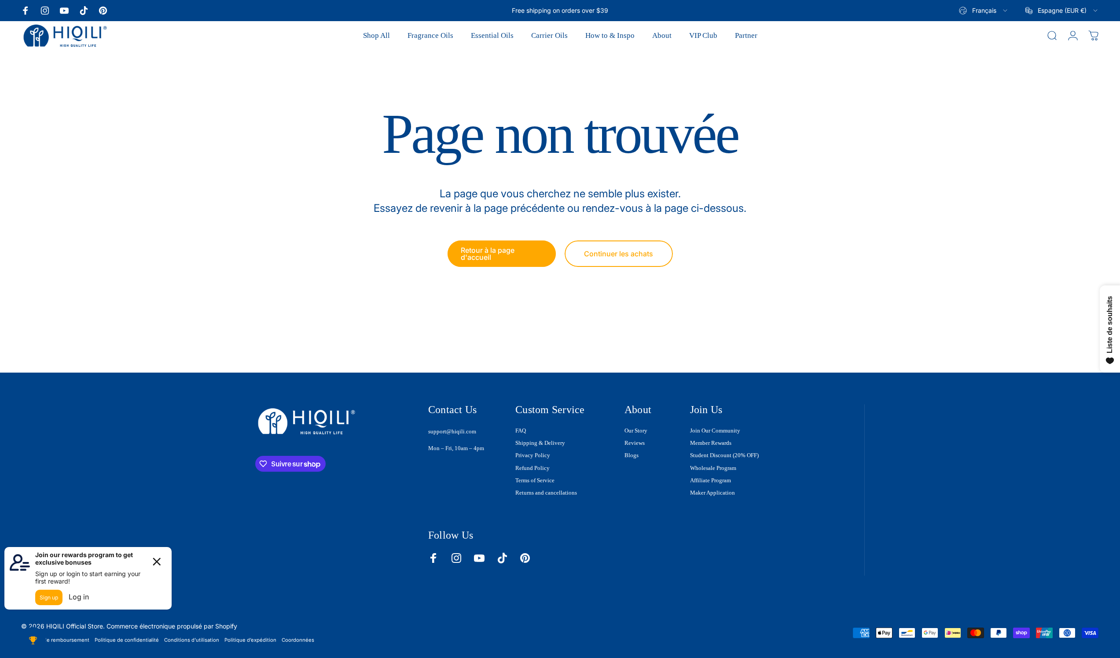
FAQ (520, 430)
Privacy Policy (532, 455)
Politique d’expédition (250, 640)
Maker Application (712, 492)
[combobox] (984, 10)
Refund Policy (532, 468)
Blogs (631, 455)
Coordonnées (298, 640)
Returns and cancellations (546, 492)
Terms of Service (534, 480)
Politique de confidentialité (127, 640)
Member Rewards (710, 443)
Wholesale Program (713, 468)
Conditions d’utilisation (191, 640)
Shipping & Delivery (540, 443)
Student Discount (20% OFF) (724, 455)
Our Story (635, 430)
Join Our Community (715, 430)
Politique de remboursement (55, 640)
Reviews (634, 443)
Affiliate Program (710, 480)
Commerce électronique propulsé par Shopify (171, 626)
